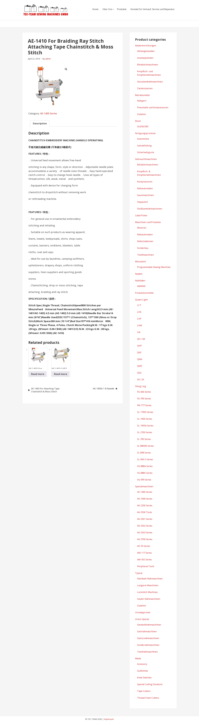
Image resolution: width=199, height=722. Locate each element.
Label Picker (141, 215)
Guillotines (142, 670)
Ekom (138, 120)
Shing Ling (140, 386)
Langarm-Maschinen (147, 585)
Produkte (121, 9)
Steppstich (142, 201)
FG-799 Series (144, 398)
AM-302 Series (144, 559)
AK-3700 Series (144, 539)
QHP (139, 345)
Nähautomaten (145, 188)
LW (138, 332)
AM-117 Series (144, 552)
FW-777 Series (144, 405)
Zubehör (141, 114)
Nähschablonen (145, 241)
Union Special (142, 619)
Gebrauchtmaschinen (146, 159)
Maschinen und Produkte (148, 222)
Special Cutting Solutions (149, 684)
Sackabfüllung (144, 145)
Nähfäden (140, 280)
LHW (139, 325)
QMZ (139, 366)
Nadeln (138, 273)
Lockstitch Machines (147, 592)
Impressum (109, 719)
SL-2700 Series (144, 432)
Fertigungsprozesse (145, 133)
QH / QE (141, 338)
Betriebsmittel (142, 95)
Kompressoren (144, 181)
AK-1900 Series (144, 498)
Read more (37, 374)
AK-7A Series (143, 546)
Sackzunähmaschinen (148, 638)
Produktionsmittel (144, 292)
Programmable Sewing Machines (154, 267)
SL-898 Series (144, 452)
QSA (139, 372)
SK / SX (140, 379)
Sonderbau (142, 248)
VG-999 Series (144, 479)
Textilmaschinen (145, 254)
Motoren (141, 227)
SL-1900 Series (144, 418)
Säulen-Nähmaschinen (148, 598)
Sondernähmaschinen (148, 644)
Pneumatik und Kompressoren (152, 107)
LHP (139, 318)
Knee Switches (144, 677)
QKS (139, 352)
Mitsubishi (140, 261)
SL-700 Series (144, 439)
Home (95, 9)
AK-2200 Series (144, 505)
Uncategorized (142, 612)
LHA (139, 311)
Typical (138, 573)
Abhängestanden (146, 51)
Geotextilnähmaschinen (149, 624)
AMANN (141, 286)
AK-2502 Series (144, 525)
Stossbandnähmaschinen (150, 81)
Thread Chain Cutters (148, 697)
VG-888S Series (144, 472)
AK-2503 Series (144, 532)
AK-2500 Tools (144, 512)
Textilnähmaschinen (147, 651)
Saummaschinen (145, 195)
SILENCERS (142, 126)
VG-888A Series (145, 466)
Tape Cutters (144, 691)
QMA (139, 359)
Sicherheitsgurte (145, 152)
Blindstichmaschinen (147, 64)
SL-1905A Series (145, 425)
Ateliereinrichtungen (145, 45)
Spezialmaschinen (144, 486)
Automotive (143, 138)
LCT (139, 305)
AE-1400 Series (48, 113)
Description (40, 123)
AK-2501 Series (144, 519)
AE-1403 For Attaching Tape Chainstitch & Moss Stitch (45, 390)
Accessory (142, 664)
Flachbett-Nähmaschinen (150, 578)
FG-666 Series (144, 391)
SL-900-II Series (145, 459)
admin (48, 58)
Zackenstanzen (145, 88)
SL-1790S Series (145, 412)
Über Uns (107, 9)
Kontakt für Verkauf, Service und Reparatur (153, 9)
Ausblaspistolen (145, 57)
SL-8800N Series (145, 445)
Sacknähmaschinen (147, 631)
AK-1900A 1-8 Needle (103, 388)
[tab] (39, 123)
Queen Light (141, 299)
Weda (138, 658)
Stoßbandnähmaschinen (149, 208)
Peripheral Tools (145, 566)
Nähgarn (141, 100)
